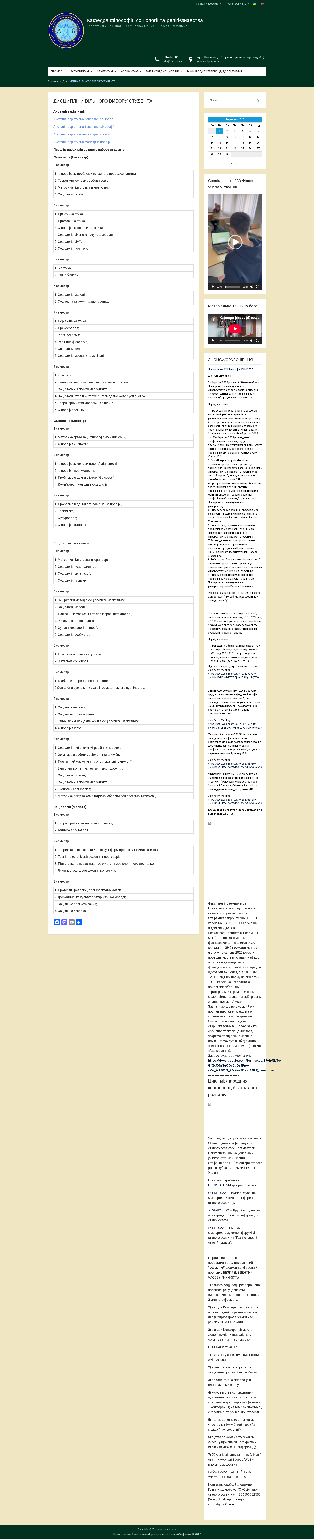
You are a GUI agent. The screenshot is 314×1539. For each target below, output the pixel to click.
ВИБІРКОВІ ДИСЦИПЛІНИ (162, 71)
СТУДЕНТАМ (105, 71)
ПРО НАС (56, 71)
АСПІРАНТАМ (129, 71)
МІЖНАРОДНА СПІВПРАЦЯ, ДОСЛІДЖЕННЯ (214, 71)
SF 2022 (218, 1228)
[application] (235, 242)
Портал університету (208, 3)
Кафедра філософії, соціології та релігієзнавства (145, 20)
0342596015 (172, 57)
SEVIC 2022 (220, 1210)
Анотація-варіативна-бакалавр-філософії (83, 127)
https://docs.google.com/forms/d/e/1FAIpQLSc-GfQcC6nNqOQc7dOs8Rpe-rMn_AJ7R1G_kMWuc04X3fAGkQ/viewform (244, 1065)
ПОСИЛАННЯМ (219, 1185)
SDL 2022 (219, 1193)
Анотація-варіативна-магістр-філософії (82, 142)
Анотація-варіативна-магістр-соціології (82, 134)
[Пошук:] (235, 100)
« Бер (234, 163)
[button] (235, 242)
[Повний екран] (257, 286)
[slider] (232, 287)
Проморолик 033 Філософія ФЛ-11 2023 (231, 369)
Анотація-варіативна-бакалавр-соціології (83, 119)
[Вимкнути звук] (252, 286)
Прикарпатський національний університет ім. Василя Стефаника (152, 1534)
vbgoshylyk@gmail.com (225, 1504)
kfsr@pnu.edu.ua (173, 61)
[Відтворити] (213, 286)
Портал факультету (237, 3)
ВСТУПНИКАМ (80, 71)
